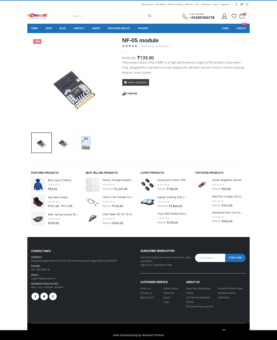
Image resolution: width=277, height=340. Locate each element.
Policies (143, 28)
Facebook (35, 296)
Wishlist (189, 4)
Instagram (53, 296)
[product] (38, 185)
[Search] (149, 16)
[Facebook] (236, 4)
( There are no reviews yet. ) (154, 46)
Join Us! (241, 27)
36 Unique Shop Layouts (199, 306)
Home (34, 28)
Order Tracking (175, 4)
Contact (79, 28)
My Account (148, 4)
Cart (197, 4)
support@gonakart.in (43, 278)
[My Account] (224, 16)
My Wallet (160, 4)
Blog (63, 28)
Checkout (206, 4)
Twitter (44, 296)
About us (145, 288)
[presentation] (32, 84)
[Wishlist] (234, 16)
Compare (131, 93)
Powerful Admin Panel (230, 288)
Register (225, 4)
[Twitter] (241, 4)
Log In (216, 4)
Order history (170, 288)
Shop (49, 28)
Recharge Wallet (119, 28)
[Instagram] (247, 4)
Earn (225, 28)
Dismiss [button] (159, 335)
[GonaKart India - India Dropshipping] (37, 16)
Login (166, 302)
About (96, 28)
